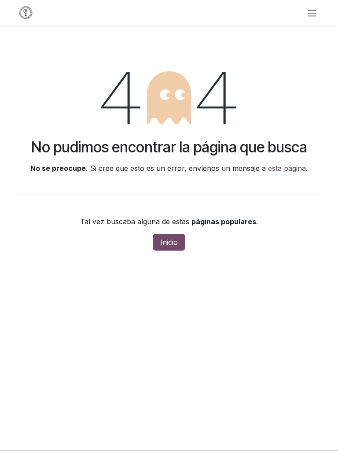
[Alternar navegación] (312, 13)
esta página (287, 168)
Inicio (169, 242)
